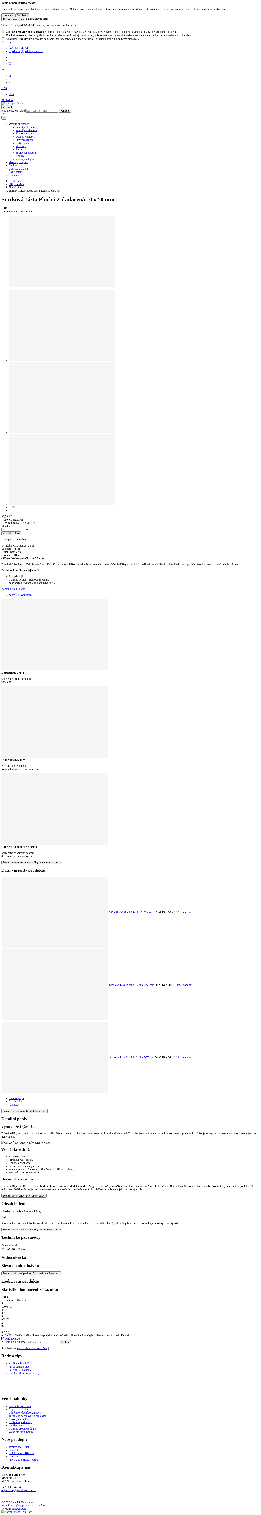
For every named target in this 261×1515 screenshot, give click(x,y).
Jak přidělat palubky (20, 1369)
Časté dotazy (16, 171)
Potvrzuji (6, 42)
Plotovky (21, 146)
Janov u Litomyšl (18, 1459)
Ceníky (13, 165)
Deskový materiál (25, 136)
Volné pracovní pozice (21, 1431)
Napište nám (16, 1425)
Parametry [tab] (14, 1104)
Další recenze (12, 1338)
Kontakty (14, 175)
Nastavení (8, 15)
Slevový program (18, 162)
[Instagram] (10, 63)
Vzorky (20, 155)
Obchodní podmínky (20, 1422)
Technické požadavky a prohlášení (28, 1415)
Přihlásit (65, 1342)
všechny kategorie (26, 159)
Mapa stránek (38, 1505)
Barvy (19, 149)
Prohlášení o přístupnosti (15, 1505)
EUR (11, 94)
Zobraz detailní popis (13, 588)
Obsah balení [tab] (16, 1101)
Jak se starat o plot (19, 1366)
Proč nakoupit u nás (20, 1406)
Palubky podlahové (26, 130)
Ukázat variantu (183, 912)
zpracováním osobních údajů (33, 1348)
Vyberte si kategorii (19, 123)
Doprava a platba (18, 168)
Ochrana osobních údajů (22, 1428)
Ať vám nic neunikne (13, 1341)
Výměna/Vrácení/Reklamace (25, 1412)
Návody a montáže (19, 1419)
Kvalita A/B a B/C (19, 1363)
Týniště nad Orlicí (19, 1446)
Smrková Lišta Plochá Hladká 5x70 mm (131, 1057)
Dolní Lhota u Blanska (21, 1453)
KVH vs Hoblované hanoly (24, 1373)
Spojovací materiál (26, 152)
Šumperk (14, 1450)
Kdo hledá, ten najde (13, 110)
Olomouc (14, 1456)
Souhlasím (22, 15)
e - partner (33, 1459)
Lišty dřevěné (23, 143)
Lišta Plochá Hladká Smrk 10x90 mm (130, 912)
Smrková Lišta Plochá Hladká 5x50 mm (131, 984)
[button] (2, 69)
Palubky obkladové (26, 127)
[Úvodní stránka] (12, 103)
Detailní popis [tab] (16, 1098)
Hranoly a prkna (25, 133)
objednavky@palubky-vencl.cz (18, 1490)
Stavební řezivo (24, 139)
